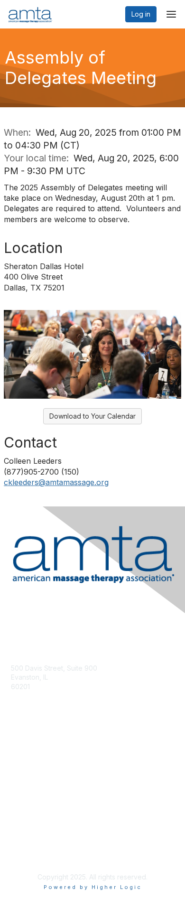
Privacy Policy (33, 853)
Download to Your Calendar (92, 416)
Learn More (29, 781)
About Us (25, 844)
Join (17, 763)
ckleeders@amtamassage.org (56, 482)
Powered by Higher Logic (93, 887)
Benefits (24, 772)
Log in (140, 14)
